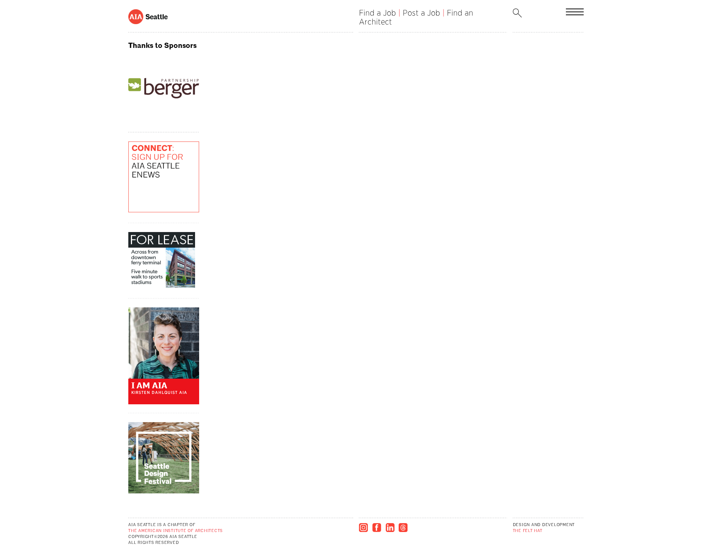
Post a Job (421, 12)
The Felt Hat (528, 531)
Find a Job (377, 12)
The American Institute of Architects (175, 531)
